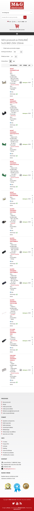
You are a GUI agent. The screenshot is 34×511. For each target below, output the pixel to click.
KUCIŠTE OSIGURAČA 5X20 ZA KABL (13, 301)
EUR (26, 21)
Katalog (5, 448)
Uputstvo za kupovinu (8, 421)
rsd (23, 21)
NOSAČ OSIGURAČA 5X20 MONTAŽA (14, 194)
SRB (10, 21)
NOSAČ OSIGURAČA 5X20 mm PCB (13, 101)
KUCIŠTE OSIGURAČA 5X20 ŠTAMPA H (14, 239)
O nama (5, 441)
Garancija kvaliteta (8, 427)
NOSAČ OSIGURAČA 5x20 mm (14, 70)
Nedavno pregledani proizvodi (11, 411)
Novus (8, 507)
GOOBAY (13, 314)
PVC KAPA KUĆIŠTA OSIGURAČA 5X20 (13, 332)
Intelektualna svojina (8, 455)
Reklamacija (6, 429)
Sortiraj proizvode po (6, 51)
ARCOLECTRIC (14, 340)
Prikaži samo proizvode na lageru (11, 48)
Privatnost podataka (8, 452)
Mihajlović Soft (21, 507)
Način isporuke (7, 423)
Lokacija (5, 446)
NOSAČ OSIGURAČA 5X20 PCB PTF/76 (14, 132)
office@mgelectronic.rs (9, 469)
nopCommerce (17, 509)
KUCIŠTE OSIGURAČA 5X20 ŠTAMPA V (14, 270)
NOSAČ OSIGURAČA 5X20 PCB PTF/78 (14, 163)
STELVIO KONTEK (15, 85)
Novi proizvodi (6, 402)
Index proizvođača (8, 409)
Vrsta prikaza (4, 61)
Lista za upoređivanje (8, 413)
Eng (14, 21)
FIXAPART (13, 223)
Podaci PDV (6, 444)
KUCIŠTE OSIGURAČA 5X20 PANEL (13, 210)
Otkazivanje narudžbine (9, 432)
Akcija (4, 404)
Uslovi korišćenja (7, 450)
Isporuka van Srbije (8, 434)
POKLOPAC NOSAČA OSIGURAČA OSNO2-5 (13, 358)
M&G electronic (12, 499)
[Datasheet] (21, 82)
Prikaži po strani (5, 56)
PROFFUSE (13, 115)
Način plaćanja (7, 425)
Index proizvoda (7, 406)
